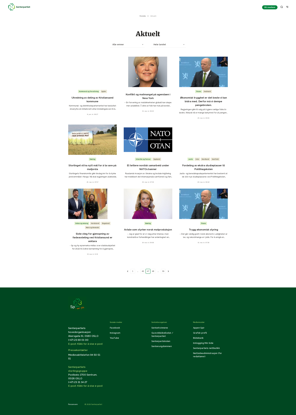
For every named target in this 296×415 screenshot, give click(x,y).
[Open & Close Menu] (287, 7)
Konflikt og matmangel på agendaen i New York (148, 96)
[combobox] (127, 44)
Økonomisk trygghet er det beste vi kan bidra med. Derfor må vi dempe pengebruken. (203, 101)
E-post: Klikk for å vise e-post (85, 343)
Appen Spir (198, 328)
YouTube (114, 338)
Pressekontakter (78, 350)
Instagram (115, 333)
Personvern (73, 404)
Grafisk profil (200, 333)
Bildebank (198, 338)
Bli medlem (269, 7)
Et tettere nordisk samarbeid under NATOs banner (148, 167)
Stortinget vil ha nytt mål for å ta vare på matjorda (92, 167)
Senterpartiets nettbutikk (206, 348)
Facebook (115, 328)
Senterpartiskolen (160, 341)
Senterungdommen (161, 346)
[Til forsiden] (19, 10)
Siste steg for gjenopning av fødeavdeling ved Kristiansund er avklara (92, 237)
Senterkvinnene (159, 328)
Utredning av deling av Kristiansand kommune (93, 99)
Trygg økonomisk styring (203, 229)
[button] (281, 7)
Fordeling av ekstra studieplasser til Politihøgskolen (203, 167)
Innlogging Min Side (203, 343)
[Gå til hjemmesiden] (77, 310)
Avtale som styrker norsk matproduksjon (148, 229)
